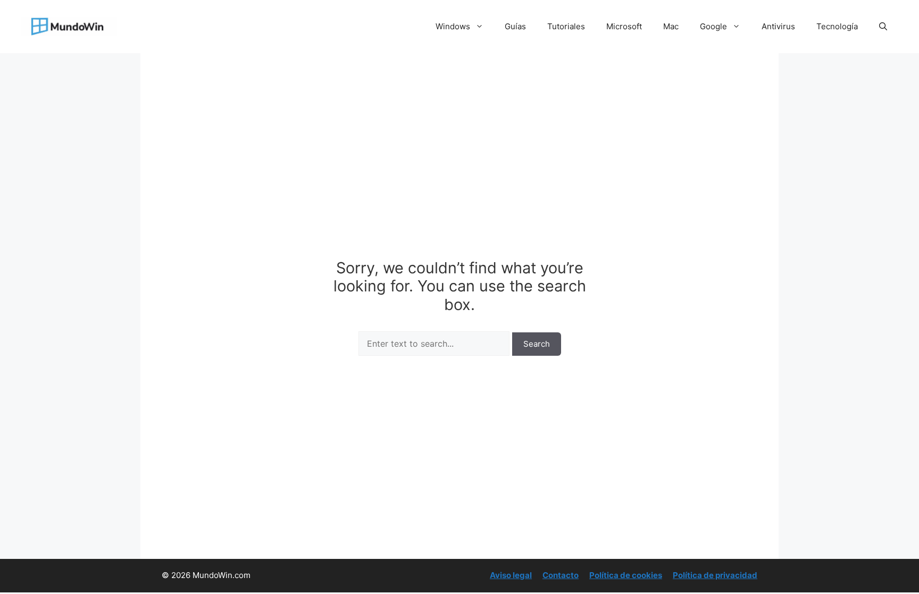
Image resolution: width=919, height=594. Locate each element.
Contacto (560, 575)
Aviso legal (511, 575)
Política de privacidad (715, 575)
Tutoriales (566, 26)
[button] (883, 27)
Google (713, 26)
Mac (671, 26)
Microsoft (624, 26)
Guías (515, 26)
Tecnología (837, 26)
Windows (453, 26)
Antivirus (778, 26)
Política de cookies (625, 575)
